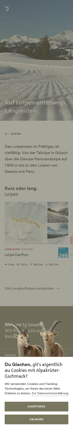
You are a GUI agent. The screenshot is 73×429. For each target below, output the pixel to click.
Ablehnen (37, 419)
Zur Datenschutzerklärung (50, 393)
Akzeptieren (37, 406)
